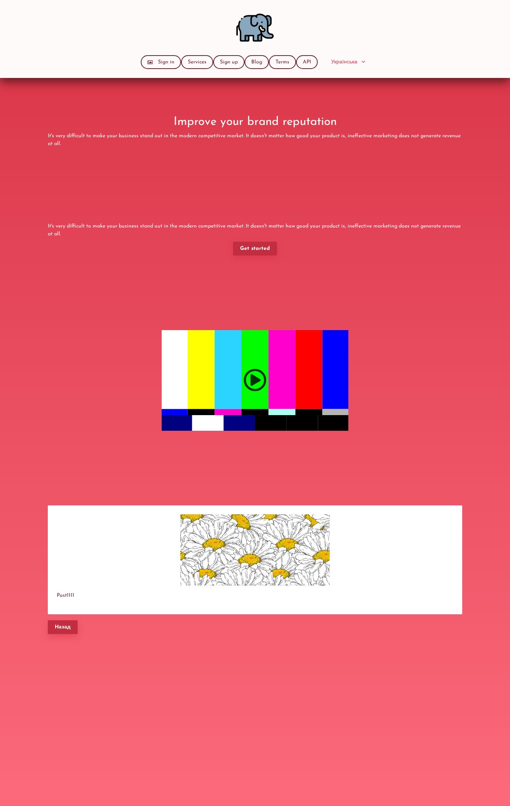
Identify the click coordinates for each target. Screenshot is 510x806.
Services (197, 62)
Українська (344, 62)
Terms (282, 62)
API (307, 62)
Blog (256, 62)
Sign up (229, 62)
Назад (63, 627)
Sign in (166, 62)
